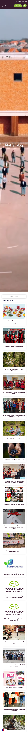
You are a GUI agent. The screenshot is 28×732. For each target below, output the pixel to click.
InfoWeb (24, 1)
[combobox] (4, 730)
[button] (25, 5)
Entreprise (18, 1)
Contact (18, 5)
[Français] (4, 730)
